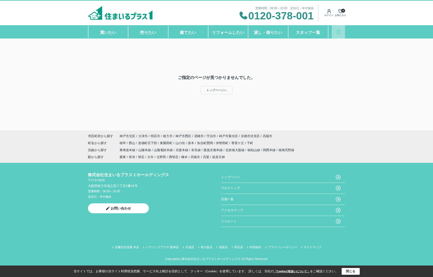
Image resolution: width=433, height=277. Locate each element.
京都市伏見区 (250, 136)
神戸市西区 (183, 136)
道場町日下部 (148, 143)
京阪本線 (182, 150)
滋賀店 (223, 247)
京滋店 (189, 247)
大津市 (143, 136)
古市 (150, 157)
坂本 (191, 143)
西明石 (173, 157)
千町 (250, 143)
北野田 (161, 157)
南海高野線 (286, 150)
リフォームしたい (228, 32)
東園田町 (166, 143)
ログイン (328, 15)
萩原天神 (218, 157)
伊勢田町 (222, 143)
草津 (132, 157)
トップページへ (216, 90)
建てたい (188, 32)
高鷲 (206, 157)
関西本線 (269, 150)
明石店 (238, 247)
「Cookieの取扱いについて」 (292, 271)
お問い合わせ (121, 208)
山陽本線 (145, 150)
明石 (141, 157)
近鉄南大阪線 (235, 150)
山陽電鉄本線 (164, 150)
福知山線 (254, 150)
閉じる (350, 271)
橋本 (184, 157)
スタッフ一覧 (308, 32)
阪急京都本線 (213, 150)
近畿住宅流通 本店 (127, 247)
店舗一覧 (227, 199)
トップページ (230, 177)
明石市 (155, 136)
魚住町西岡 (205, 143)
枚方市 (168, 136)
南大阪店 (206, 247)
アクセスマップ (232, 210)
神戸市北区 (127, 136)
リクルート (229, 221)
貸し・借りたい (268, 32)
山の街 (180, 143)
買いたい (108, 32)
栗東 (123, 157)
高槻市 (267, 136)
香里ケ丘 (238, 143)
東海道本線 (128, 150)
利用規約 (255, 247)
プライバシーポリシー (282, 247)
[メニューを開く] (338, 31)
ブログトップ (230, 188)
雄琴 (123, 143)
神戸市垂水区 (228, 136)
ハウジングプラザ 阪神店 (162, 247)
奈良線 (196, 150)
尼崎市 (199, 136)
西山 (132, 143)
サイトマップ (312, 247)
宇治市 (211, 136)
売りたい (148, 32)
